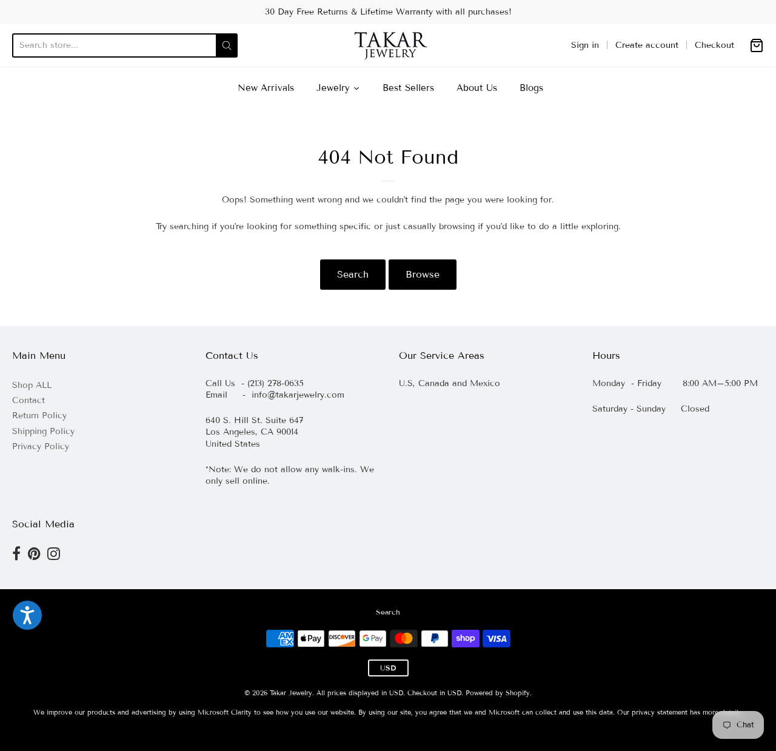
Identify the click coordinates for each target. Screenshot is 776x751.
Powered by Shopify (498, 693)
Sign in (585, 45)
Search (353, 274)
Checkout (714, 45)
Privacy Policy (40, 446)
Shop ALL (32, 385)
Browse (423, 274)
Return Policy (39, 415)
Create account (646, 45)
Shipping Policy (43, 431)
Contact (28, 400)
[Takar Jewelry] (388, 45)
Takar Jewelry (291, 693)
